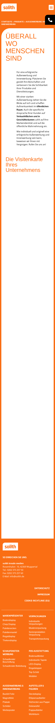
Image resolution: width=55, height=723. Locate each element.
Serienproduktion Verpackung (37, 633)
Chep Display (9, 624)
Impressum (43, 595)
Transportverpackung (39, 639)
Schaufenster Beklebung (14, 666)
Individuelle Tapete (38, 660)
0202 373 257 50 (15, 569)
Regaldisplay (9, 636)
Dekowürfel (34, 706)
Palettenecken (9, 628)
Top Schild (34, 672)
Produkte (19, 22)
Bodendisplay (9, 620)
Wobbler (33, 676)
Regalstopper (35, 668)
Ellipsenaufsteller (37, 698)
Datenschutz (42, 588)
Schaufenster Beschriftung (9, 660)
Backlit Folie (8, 694)
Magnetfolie (8, 698)
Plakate (6, 702)
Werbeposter (9, 710)
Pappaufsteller (36, 710)
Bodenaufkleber (36, 656)
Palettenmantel (10, 632)
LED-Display (35, 664)
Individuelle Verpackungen (36, 622)
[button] (51, 7)
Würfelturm (34, 714)
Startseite (6, 22)
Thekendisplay (10, 640)
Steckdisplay (35, 694)
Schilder (7, 706)
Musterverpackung (37, 628)
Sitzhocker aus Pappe (39, 702)
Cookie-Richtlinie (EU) (37, 601)
